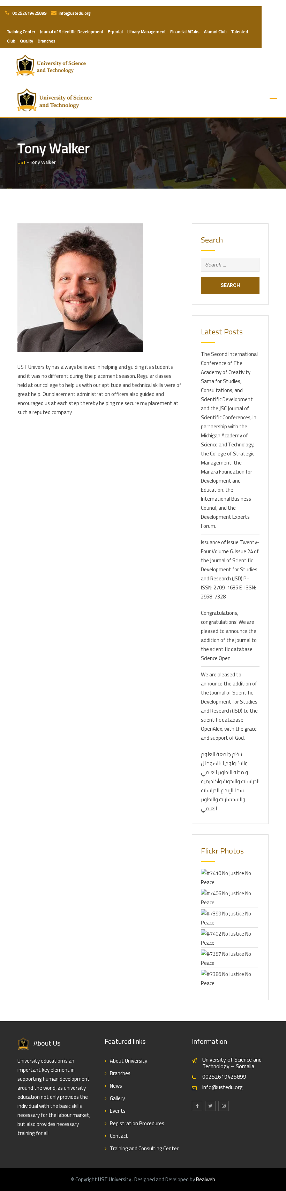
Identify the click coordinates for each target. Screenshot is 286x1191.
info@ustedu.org (74, 13)
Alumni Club (215, 31)
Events (118, 1111)
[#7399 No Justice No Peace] (229, 918)
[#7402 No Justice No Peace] (229, 938)
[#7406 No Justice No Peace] (229, 897)
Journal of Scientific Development (71, 31)
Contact (119, 1136)
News (116, 1086)
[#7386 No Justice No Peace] (229, 978)
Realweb (205, 1179)
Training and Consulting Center (144, 1148)
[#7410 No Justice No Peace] (229, 877)
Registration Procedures (137, 1123)
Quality (26, 41)
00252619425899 (29, 13)
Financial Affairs (185, 31)
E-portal (115, 31)
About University (128, 1061)
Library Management (146, 31)
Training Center (21, 31)
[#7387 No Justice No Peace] (229, 958)
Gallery (117, 1098)
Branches (46, 41)
